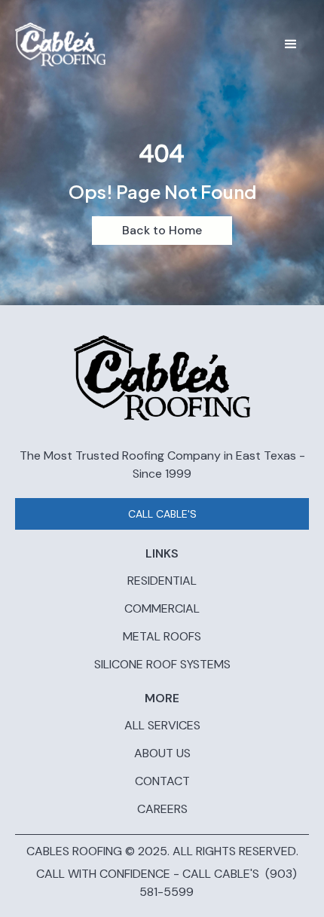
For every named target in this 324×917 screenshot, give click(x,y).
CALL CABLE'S (162, 514)
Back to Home (162, 230)
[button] (291, 44)
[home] (60, 44)
